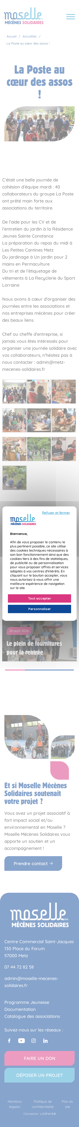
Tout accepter (39, 598)
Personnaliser (39, 609)
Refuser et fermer (56, 513)
